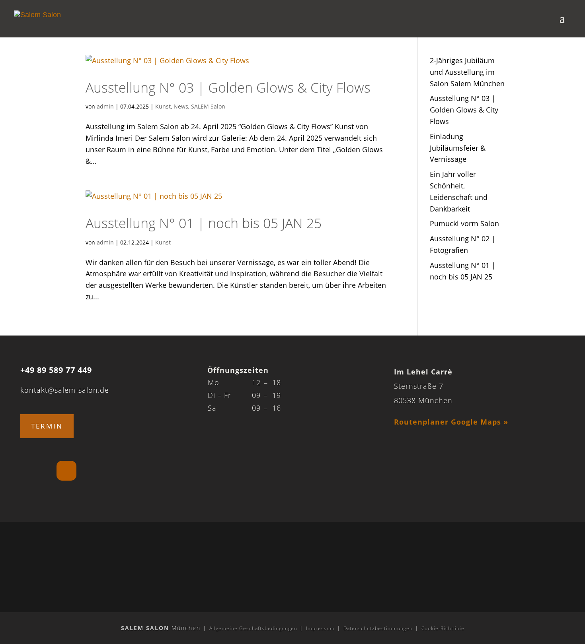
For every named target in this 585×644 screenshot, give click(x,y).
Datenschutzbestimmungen (378, 628)
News (181, 106)
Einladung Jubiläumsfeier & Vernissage (458, 148)
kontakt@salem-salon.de (64, 390)
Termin (47, 426)
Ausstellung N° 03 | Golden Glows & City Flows (228, 87)
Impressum (320, 628)
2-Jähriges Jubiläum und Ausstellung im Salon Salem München (467, 72)
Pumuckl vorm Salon (464, 223)
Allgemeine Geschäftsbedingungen (253, 628)
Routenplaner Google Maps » (451, 422)
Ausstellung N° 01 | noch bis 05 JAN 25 (204, 223)
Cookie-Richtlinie (442, 628)
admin (105, 106)
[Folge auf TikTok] (66, 471)
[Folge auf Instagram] (31, 471)
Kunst (163, 106)
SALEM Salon (208, 106)
